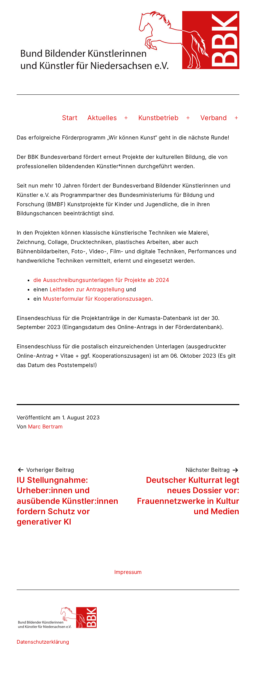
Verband (213, 118)
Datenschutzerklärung (43, 642)
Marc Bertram (45, 426)
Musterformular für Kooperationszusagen (97, 298)
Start (69, 118)
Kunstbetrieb (158, 118)
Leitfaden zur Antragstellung (87, 289)
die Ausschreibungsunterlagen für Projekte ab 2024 (101, 280)
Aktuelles (102, 118)
